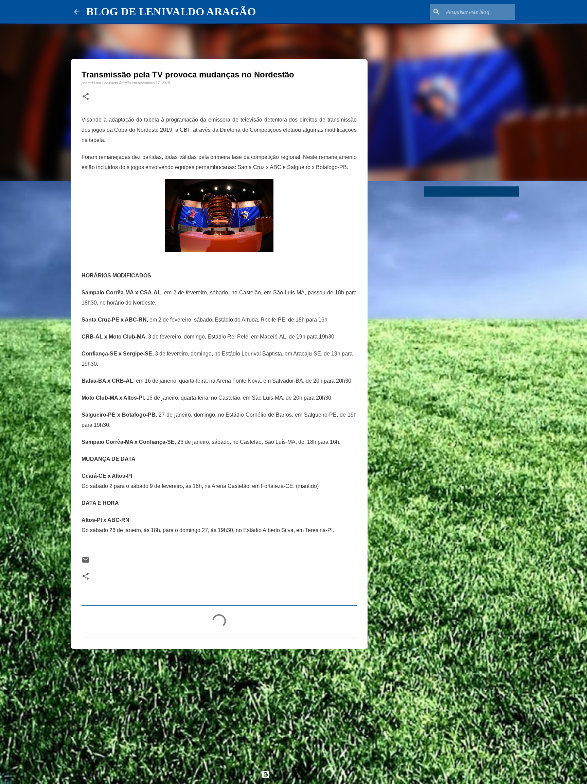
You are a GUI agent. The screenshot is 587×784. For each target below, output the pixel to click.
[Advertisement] (219, 706)
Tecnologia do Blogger (297, 774)
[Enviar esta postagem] (86, 562)
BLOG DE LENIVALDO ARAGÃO (171, 11)
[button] (86, 96)
